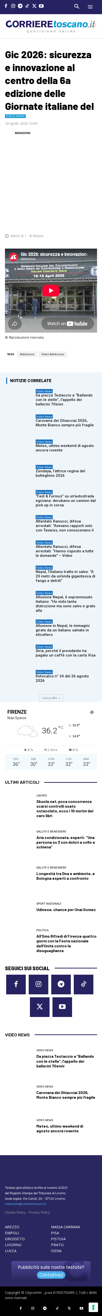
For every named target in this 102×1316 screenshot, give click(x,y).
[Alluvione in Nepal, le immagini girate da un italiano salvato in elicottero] (19, 629)
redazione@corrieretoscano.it (25, 1204)
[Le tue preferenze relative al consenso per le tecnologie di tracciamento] (93, 1307)
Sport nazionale (48, 903)
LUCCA (10, 1250)
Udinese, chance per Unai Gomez (66, 909)
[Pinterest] (57, 221)
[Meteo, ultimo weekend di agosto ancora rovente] (19, 449)
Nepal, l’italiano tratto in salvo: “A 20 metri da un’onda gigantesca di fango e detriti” (65, 576)
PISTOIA (58, 1238)
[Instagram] (13, 6)
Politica (42, 930)
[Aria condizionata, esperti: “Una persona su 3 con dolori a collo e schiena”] (19, 840)
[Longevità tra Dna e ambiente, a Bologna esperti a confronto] (19, 873)
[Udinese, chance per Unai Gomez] (19, 907)
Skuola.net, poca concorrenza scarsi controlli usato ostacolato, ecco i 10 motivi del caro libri (64, 808)
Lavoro (41, 795)
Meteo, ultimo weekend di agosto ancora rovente (59, 1128)
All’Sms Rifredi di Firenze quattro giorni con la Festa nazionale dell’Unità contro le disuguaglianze (66, 943)
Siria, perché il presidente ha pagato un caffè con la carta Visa (66, 653)
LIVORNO (13, 1244)
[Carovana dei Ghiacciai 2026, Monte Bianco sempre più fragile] (19, 424)
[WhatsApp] (69, 221)
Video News (15, 116)
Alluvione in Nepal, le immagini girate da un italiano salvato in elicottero (63, 630)
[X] (34, 6)
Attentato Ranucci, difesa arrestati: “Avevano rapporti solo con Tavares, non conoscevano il (65, 525)
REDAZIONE (22, 133)
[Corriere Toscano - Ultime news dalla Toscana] (51, 26)
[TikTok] (27, 6)
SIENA (56, 1250)
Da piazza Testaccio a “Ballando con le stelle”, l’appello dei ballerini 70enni (64, 399)
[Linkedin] (80, 221)
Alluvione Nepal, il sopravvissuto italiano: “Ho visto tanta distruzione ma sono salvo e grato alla (65, 604)
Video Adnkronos (52, 354)
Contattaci (51, 1275)
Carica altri (49, 698)
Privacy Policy (39, 1212)
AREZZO (12, 1226)
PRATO (57, 1244)
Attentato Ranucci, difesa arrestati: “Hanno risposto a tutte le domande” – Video (65, 551)
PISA (55, 1232)
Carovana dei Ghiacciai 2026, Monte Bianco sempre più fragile (65, 422)
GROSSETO (15, 1238)
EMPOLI (12, 1232)
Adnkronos (27, 354)
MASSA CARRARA (65, 1226)
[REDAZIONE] (9, 133)
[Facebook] (6, 6)
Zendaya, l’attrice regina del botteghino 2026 (60, 473)
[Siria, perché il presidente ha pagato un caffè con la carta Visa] (19, 654)
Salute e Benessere (51, 831)
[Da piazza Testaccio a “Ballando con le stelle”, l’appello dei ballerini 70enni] (19, 398)
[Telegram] (20, 6)
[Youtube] (41, 6)
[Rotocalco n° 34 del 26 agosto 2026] (19, 679)
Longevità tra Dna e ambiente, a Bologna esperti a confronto (65, 875)
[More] (92, 221)
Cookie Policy (15, 1212)
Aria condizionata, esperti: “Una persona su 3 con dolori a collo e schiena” (65, 842)
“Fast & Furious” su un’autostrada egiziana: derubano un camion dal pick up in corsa (66, 500)
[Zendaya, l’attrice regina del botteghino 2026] (19, 474)
